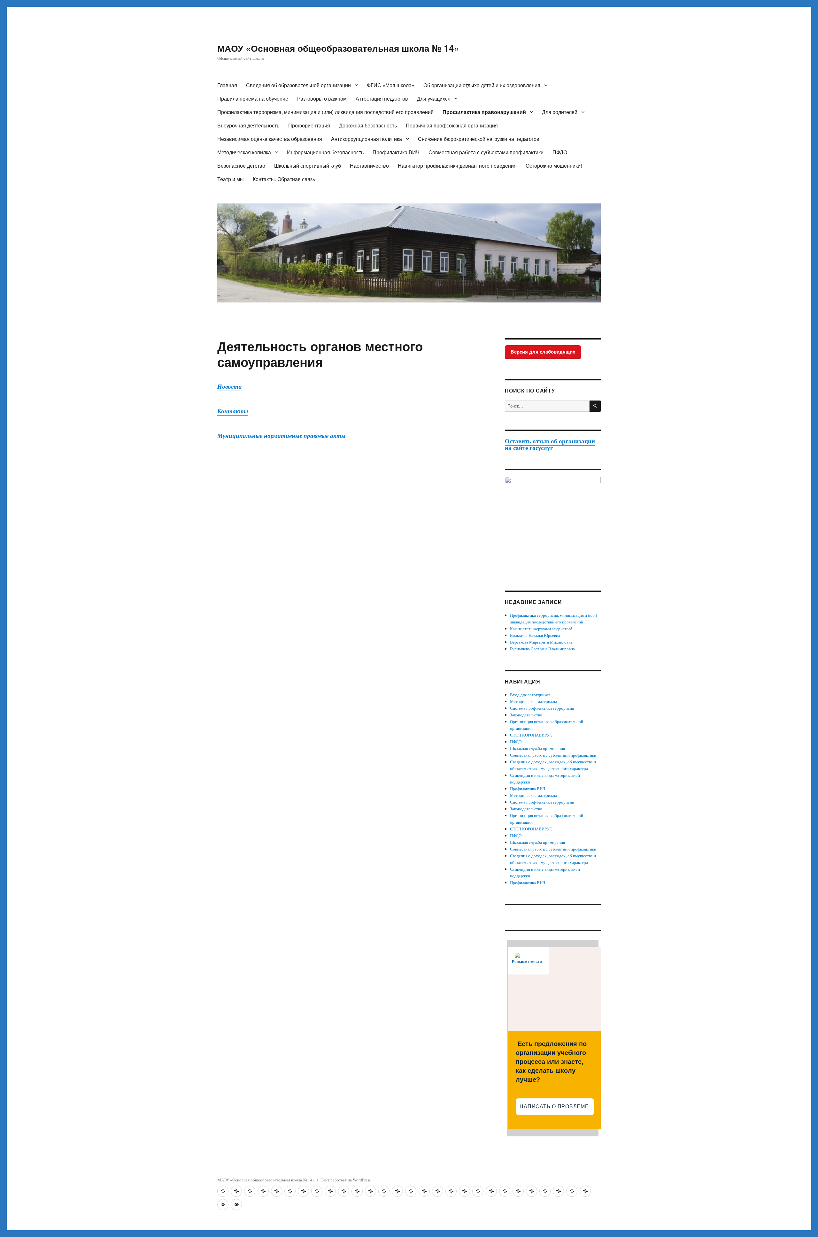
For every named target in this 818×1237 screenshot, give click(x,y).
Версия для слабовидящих (543, 352)
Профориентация (309, 125)
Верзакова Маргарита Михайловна (541, 642)
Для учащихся (434, 98)
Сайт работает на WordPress (345, 1180)
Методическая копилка (244, 152)
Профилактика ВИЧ (396, 152)
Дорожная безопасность (368, 125)
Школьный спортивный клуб (307, 165)
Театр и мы (230, 179)
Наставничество (369, 165)
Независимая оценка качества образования (269, 138)
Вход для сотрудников (530, 695)
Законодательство (526, 715)
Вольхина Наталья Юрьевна (535, 635)
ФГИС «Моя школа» (390, 85)
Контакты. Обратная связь (284, 179)
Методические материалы (533, 701)
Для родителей (559, 112)
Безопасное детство (241, 165)
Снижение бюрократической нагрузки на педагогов (478, 138)
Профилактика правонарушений (484, 112)
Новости (229, 386)
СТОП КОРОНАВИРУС (531, 735)
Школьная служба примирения (537, 748)
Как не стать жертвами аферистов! (541, 628)
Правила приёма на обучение (252, 98)
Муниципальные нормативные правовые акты (281, 435)
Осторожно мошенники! (554, 165)
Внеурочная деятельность (248, 125)
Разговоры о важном (322, 98)
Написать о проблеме (555, 1106)
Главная (227, 85)
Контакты (232, 411)
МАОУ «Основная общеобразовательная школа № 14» (338, 48)
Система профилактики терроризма (542, 708)
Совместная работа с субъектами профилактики (486, 152)
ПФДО (559, 152)
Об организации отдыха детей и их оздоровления (481, 85)
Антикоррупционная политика (366, 138)
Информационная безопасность (325, 152)
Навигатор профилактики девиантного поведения (457, 165)
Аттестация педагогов (382, 98)
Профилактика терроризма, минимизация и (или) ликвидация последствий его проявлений (325, 112)
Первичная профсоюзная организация (452, 125)
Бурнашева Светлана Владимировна (542, 649)
